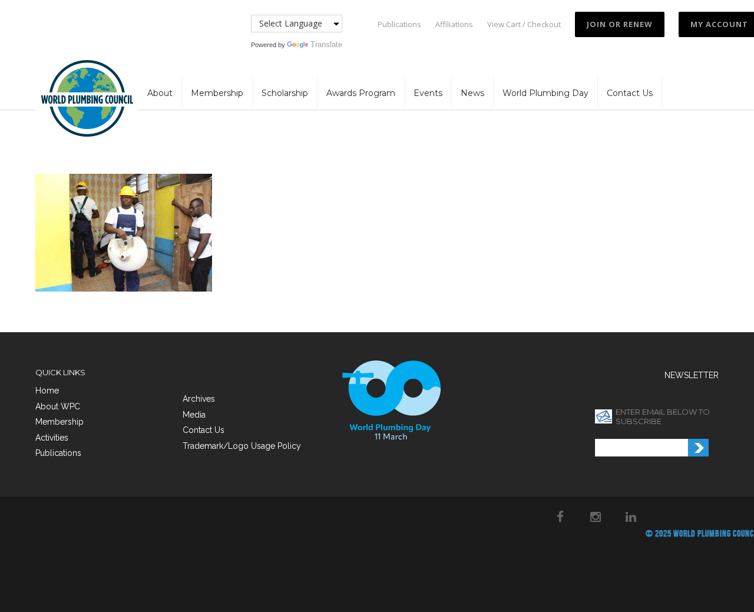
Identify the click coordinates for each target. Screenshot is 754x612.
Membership (217, 93)
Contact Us (630, 93)
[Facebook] (560, 516)
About (160, 93)
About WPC (57, 406)
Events (428, 93)
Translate (326, 44)
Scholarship (285, 93)
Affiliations (454, 24)
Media (194, 414)
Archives (199, 398)
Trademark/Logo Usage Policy (242, 446)
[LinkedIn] (631, 516)
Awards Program (360, 93)
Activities (51, 437)
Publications (399, 24)
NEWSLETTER (691, 375)
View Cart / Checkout (524, 24)
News (472, 93)
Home (47, 390)
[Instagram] (595, 516)
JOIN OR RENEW (620, 24)
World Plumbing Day (545, 93)
